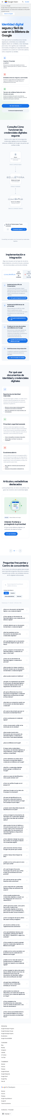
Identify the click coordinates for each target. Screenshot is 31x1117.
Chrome (3, 1066)
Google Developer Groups (7, 1031)
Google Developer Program (7, 1028)
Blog (2, 1045)
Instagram (3, 1050)
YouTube (3, 1057)
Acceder (27, 1)
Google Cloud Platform (6, 1098)
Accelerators (4, 1036)
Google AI (3, 1101)
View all (3, 1081)
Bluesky (3, 1047)
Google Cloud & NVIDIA (6, 1038)
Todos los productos (6, 1103)
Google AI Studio (5, 1071)
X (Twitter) (3, 1055)
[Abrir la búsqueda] (23, 2)
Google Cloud (4, 1076)
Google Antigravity (5, 1074)
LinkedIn (3, 1052)
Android (3, 1064)
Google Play (4, 1079)
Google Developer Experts (7, 1033)
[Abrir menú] (2, 2)
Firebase (3, 1069)
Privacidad (10, 1109)
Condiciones (4, 1109)
